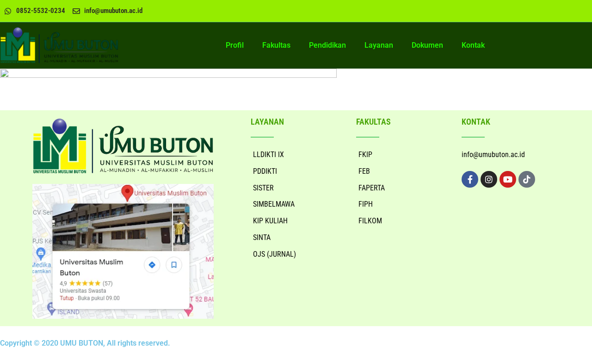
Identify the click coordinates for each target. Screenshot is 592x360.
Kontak (473, 45)
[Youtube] (508, 179)
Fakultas (276, 45)
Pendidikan (327, 45)
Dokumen (427, 45)
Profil (235, 45)
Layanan (378, 45)
